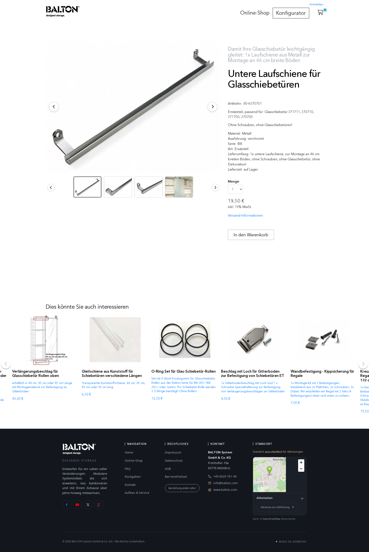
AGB (168, 469)
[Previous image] (51, 187)
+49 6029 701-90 (225, 476)
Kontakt (130, 485)
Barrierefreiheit (176, 477)
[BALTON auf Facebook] (66, 504)
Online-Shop (254, 13)
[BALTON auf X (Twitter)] (88, 504)
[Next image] (215, 187)
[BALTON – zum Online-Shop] (79, 448)
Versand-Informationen (245, 215)
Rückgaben (133, 477)
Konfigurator (291, 13)
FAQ (127, 469)
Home (129, 452)
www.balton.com (225, 490)
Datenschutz (174, 460)
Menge (233, 181)
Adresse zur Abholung (275, 507)
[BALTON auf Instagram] (98, 504)
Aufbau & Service (137, 493)
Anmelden (316, 4)
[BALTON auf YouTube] (77, 504)
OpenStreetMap (271, 518)
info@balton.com (225, 483)
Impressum (173, 452)
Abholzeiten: (264, 498)
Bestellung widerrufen (182, 488)
